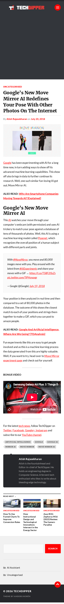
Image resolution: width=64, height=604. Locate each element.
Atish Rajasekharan (17, 119)
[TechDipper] (32, 7)
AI (9, 220)
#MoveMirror (20, 259)
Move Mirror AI (47, 447)
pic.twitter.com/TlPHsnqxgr (22, 277)
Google (7, 162)
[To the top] (58, 584)
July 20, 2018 (38, 119)
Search (53, 548)
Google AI (52, 442)
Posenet (42, 238)
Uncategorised (12, 86)
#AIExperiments (28, 268)
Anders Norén (22, 596)
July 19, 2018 (37, 286)
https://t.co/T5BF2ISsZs (42, 273)
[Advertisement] (32, 47)
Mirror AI (10, 447)
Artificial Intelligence (18, 442)
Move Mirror (27, 447)
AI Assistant (13, 567)
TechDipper (22, 591)
